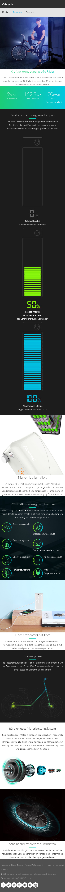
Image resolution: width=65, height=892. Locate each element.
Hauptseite (5, 865)
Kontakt (4, 869)
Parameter (31, 12)
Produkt (20, 865)
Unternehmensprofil (55, 865)
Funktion (17, 12)
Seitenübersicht (39, 865)
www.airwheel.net (16, 874)
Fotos (13, 865)
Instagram (24, 885)
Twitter (8, 885)
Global (35, 885)
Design (5, 12)
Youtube (14, 885)
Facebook (3, 885)
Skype (30, 885)
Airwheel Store (19, 885)
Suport (28, 865)
